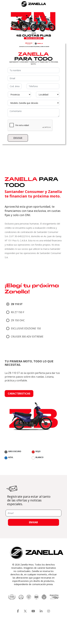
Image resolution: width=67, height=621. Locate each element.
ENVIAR (17, 138)
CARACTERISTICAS (19, 393)
